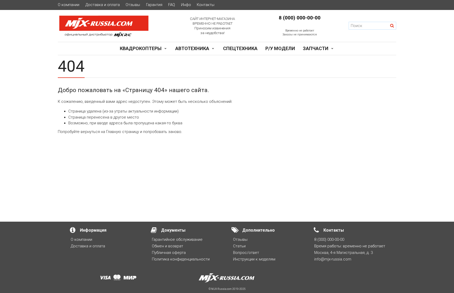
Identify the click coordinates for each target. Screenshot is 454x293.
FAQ (171, 5)
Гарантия (154, 5)
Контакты (205, 5)
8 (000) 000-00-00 (300, 18)
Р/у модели (280, 48)
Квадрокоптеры (141, 48)
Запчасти (315, 48)
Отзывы (133, 5)
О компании (68, 5)
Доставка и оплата (102, 5)
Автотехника (192, 48)
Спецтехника (240, 48)
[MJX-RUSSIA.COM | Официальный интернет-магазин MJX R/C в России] (111, 26)
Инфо (186, 5)
